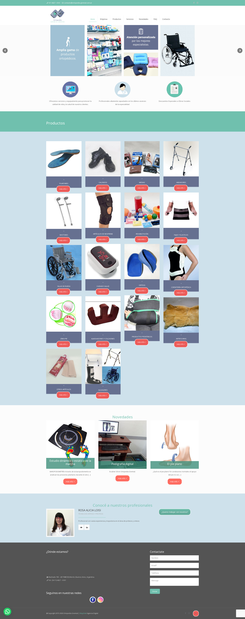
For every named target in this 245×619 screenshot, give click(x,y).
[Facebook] (194, 2)
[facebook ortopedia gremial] (93, 600)
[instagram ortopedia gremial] (100, 600)
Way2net (83, 613)
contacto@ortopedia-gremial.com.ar (78, 3)
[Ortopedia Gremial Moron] (57, 15)
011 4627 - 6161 (54, 3)
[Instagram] (197, 2)
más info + (70, 481)
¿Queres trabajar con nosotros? (175, 512)
